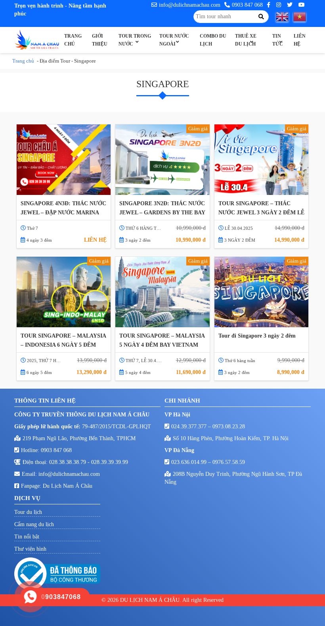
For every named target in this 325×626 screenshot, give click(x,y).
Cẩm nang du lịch (34, 524)
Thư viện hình (30, 549)
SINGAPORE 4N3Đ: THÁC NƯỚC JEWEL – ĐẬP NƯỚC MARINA (63, 208)
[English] (284, 16)
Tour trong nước (135, 40)
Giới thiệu (99, 40)
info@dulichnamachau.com (189, 5)
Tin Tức (277, 40)
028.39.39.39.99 (109, 462)
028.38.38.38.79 (68, 462)
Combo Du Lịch (213, 40)
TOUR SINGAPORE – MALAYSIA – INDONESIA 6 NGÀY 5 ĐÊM (63, 340)
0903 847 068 (247, 5)
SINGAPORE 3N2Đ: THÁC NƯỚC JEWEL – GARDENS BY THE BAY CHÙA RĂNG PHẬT (162, 208)
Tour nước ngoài (174, 40)
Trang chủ (73, 40)
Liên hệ (300, 40)
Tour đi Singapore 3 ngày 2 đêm (257, 336)
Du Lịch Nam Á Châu (67, 486)
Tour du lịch (28, 512)
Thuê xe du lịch (245, 40)
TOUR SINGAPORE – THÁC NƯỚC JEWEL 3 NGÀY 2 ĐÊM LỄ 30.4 (261, 208)
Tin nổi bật (26, 537)
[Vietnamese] (302, 16)
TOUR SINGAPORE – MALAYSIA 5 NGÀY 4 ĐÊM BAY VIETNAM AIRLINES (162, 341)
